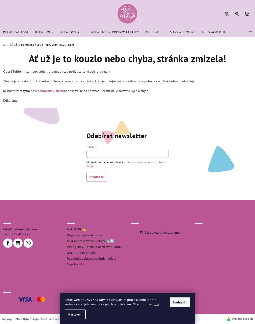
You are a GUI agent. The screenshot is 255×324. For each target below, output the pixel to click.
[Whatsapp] (28, 243)
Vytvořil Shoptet (242, 319)
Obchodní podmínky (81, 253)
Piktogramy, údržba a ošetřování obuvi (95, 247)
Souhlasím (180, 302)
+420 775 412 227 (16, 234)
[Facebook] (7, 243)
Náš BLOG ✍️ (76, 229)
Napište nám (76, 264)
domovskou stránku (52, 91)
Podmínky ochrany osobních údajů (91, 258)
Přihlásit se (97, 177)
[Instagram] (18, 243)
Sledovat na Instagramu (162, 232)
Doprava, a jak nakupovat (85, 235)
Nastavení (75, 314)
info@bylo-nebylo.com (20, 229)
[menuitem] (16, 32)
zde (156, 304)
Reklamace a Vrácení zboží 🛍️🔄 (90, 241)
